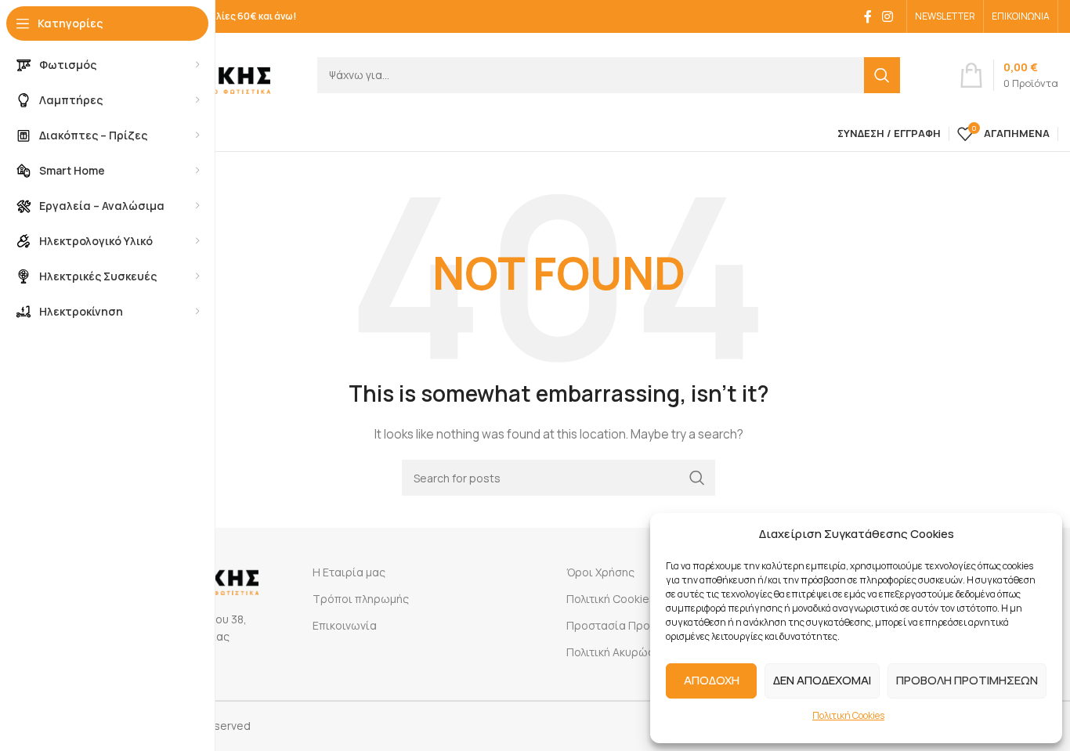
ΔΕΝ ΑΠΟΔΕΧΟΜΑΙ (822, 680)
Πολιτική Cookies (848, 715)
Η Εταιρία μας (349, 572)
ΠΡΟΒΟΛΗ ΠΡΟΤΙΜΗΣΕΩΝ (967, 680)
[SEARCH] (882, 75)
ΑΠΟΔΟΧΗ (711, 680)
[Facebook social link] (868, 16)
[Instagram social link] (887, 16)
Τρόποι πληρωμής (361, 598)
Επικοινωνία (345, 625)
